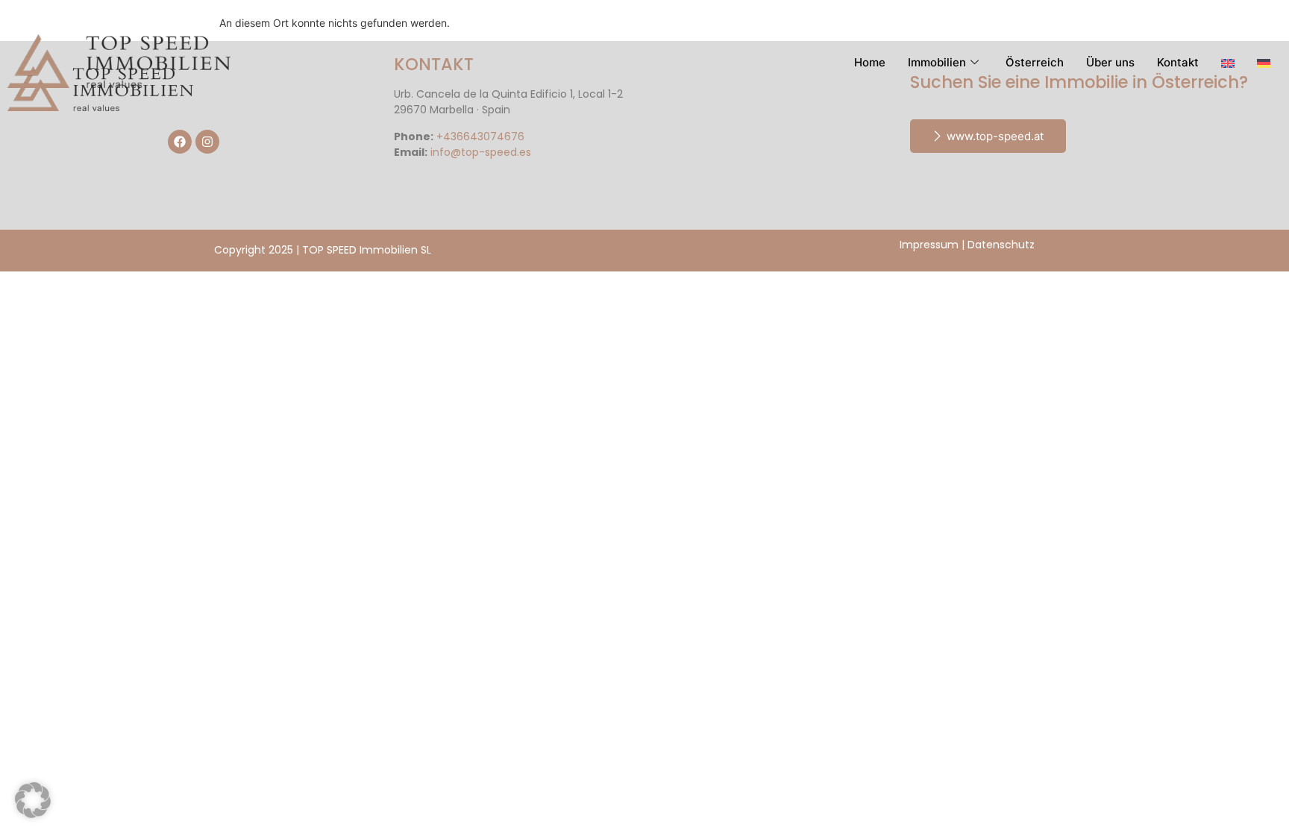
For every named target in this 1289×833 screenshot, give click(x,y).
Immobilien (937, 62)
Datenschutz (1001, 244)
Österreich (1035, 62)
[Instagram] (207, 142)
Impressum (929, 244)
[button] (33, 800)
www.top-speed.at (995, 136)
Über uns (1110, 62)
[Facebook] (180, 142)
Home (869, 62)
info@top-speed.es (480, 152)
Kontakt (1178, 62)
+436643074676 (480, 136)
